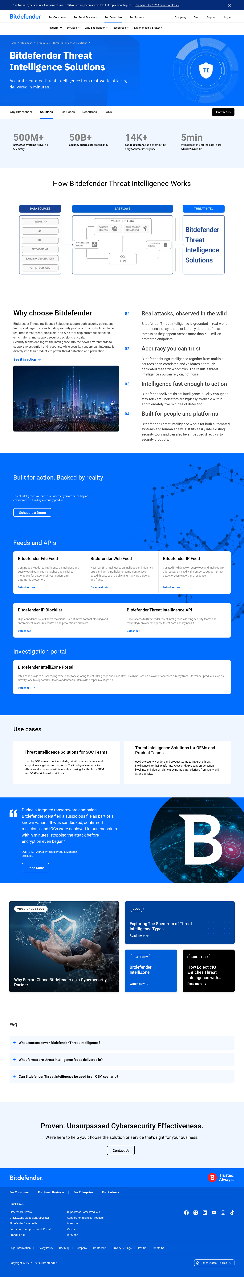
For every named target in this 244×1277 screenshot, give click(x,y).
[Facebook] (186, 1212)
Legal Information (20, 1248)
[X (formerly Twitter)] (195, 1212)
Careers (71, 1229)
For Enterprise (83, 1192)
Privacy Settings (122, 1248)
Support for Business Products (85, 1217)
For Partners (110, 1192)
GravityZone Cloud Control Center (29, 1217)
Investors (72, 1223)
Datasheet (24, 630)
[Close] (229, 5)
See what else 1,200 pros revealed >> (157, 5)
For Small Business (51, 1192)
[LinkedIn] (204, 1212)
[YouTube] (214, 1212)
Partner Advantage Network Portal (30, 1229)
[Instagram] (223, 1212)
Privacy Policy (45, 1248)
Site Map (64, 1248)
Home (13, 42)
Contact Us (99, 1248)
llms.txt (142, 1248)
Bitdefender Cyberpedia (23, 1223)
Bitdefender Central (21, 1212)
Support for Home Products (83, 1212)
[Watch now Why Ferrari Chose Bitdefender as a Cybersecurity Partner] (64, 946)
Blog (196, 17)
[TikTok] (232, 1212)
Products (42, 42)
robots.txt (158, 1248)
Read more (180, 922)
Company (81, 1248)
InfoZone (72, 1235)
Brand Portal (17, 1235)
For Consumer (19, 1192)
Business (26, 42)
